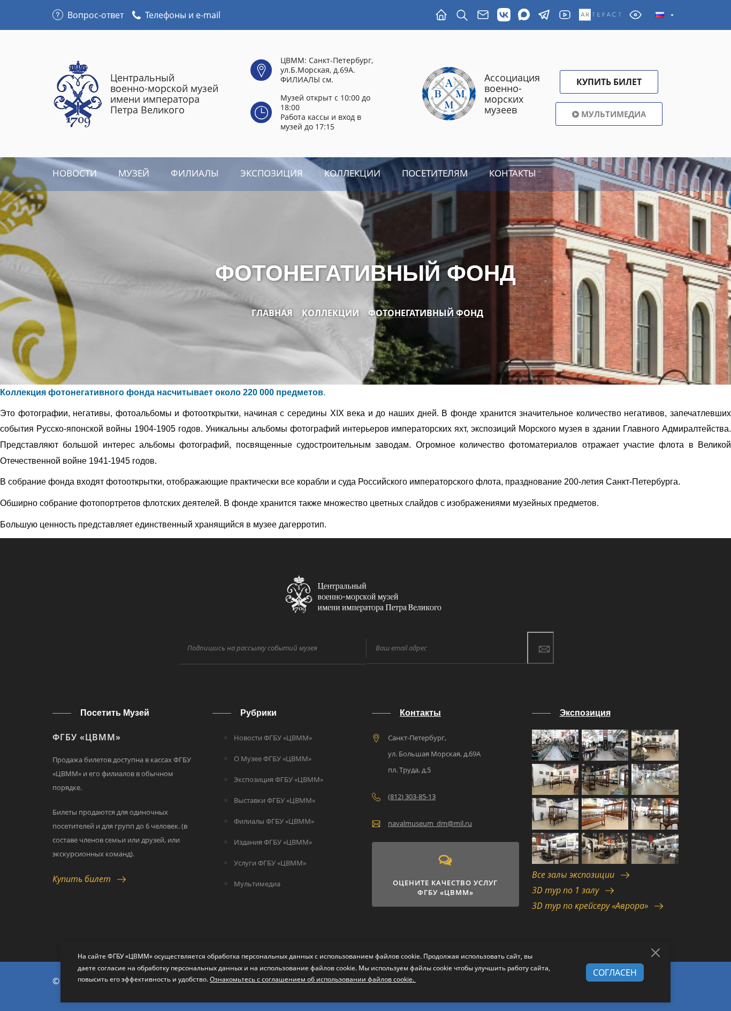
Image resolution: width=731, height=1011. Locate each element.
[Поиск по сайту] (462, 15)
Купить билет (84, 879)
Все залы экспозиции (576, 874)
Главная (272, 313)
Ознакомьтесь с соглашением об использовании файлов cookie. (313, 979)
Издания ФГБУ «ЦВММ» (273, 842)
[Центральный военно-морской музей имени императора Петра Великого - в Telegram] (544, 15)
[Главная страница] (441, 15)
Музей (133, 173)
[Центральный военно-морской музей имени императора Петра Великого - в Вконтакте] (504, 15)
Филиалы (195, 173)
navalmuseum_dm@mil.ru (430, 823)
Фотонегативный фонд (425, 313)
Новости (74, 173)
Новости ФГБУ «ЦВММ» (273, 737)
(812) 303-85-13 (412, 796)
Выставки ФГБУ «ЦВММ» (274, 800)
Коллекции (352, 173)
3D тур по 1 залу (568, 890)
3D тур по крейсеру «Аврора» (593, 906)
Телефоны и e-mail (182, 15)
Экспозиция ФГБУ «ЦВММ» (278, 779)
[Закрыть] (655, 952)
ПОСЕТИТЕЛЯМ (435, 173)
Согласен (615, 972)
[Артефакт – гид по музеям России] (600, 15)
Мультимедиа (612, 114)
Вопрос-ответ (95, 15)
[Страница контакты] (483, 15)
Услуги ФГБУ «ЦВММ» (270, 863)
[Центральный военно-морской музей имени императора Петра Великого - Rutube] (565, 15)
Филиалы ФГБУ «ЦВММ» (274, 821)
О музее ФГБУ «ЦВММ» (272, 758)
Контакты (512, 173)
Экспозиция (271, 173)
